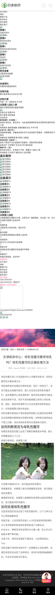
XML (32, 582)
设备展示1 (5, 184)
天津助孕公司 (32, 350)
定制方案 (4, 99)
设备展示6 (5, 212)
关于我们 (3, 12)
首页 (12, 350)
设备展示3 (5, 195)
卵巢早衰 (3, 138)
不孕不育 (34, 128)
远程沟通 (4, 91)
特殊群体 (3, 128)
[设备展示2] (5, 186)
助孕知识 (3, 20)
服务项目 (20, 350)
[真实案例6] (5, 159)
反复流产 (3, 145)
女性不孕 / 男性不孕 (7, 130)
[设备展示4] (5, 198)
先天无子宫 (20, 145)
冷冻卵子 (11, 153)
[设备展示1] (5, 181)
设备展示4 (5, 201)
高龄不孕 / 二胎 (5, 147)
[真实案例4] (5, 161)
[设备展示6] (5, 209)
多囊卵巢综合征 (23, 128)
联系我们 (3, 25)
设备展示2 (5, 189)
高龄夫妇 (19, 153)
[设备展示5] (5, 203)
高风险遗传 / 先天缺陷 (8, 120)
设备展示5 (5, 206)
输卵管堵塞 (12, 128)
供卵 (2, 14)
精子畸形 (19, 138)
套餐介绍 (3, 17)
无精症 (26, 138)
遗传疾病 (29, 145)
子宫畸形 (11, 145)
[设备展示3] (5, 192)
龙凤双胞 (27, 153)
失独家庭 (3, 153)
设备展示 (5, 178)
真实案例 (3, 22)
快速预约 (4, 83)
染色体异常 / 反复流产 (8, 140)
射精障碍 (11, 138)
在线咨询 (3, 118)
